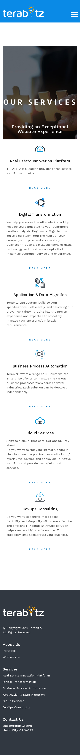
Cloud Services (13, 701)
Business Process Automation (24, 688)
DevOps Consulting (16, 707)
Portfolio (9, 650)
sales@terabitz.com (17, 725)
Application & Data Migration (24, 694)
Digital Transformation (19, 682)
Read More (40, 188)
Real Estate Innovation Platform (26, 675)
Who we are (11, 657)
